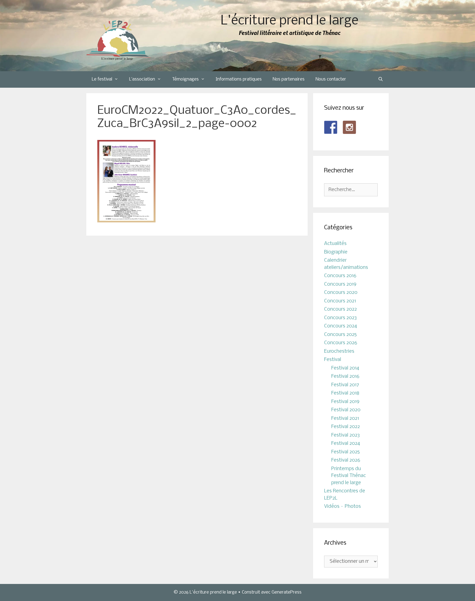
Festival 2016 (345, 376)
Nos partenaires (289, 79)
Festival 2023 (345, 435)
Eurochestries (339, 351)
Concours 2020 (340, 292)
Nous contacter (331, 79)
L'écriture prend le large (289, 21)
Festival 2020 (345, 410)
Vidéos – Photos (342, 506)
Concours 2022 (340, 309)
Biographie (335, 252)
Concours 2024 (340, 326)
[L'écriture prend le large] (118, 40)
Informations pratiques (239, 79)
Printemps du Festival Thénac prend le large (348, 476)
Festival (332, 359)
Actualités (335, 243)
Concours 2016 (340, 276)
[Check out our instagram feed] (349, 127)
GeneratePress (287, 592)
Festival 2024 (345, 443)
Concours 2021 (340, 301)
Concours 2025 (340, 334)
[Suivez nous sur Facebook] (330, 127)
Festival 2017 (345, 385)
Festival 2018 (345, 393)
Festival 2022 (345, 426)
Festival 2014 (345, 368)
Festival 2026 (345, 460)
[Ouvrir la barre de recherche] (380, 79)
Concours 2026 (340, 343)
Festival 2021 (345, 418)
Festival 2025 (345, 452)
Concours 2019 (340, 284)
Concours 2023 (340, 318)
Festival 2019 (345, 401)
